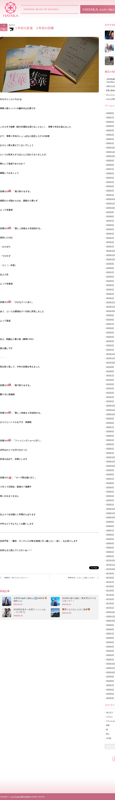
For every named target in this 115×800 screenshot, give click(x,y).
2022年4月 (110, 337)
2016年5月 (110, 642)
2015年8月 (110, 681)
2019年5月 (110, 487)
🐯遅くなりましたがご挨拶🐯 (76, 609)
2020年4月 (110, 440)
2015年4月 (110, 698)
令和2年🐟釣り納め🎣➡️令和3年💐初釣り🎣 (30, 599)
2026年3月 (110, 134)
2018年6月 (110, 534)
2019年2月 (110, 500)
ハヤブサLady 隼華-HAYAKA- (20, 797)
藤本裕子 (12, 25)
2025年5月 (110, 177)
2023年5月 (110, 281)
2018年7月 (110, 530)
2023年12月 (110, 251)
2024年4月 (110, 233)
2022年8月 (110, 319)
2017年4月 (110, 595)
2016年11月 (110, 616)
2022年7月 (110, 324)
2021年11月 (110, 358)
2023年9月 (110, 263)
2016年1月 (110, 659)
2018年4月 (110, 543)
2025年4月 (110, 182)
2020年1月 (110, 453)
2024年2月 (110, 242)
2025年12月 (110, 147)
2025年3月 (110, 186)
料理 (107, 725)
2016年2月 (110, 655)
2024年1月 (110, 246)
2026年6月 (110, 122)
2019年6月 (110, 483)
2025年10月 (110, 156)
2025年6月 (110, 173)
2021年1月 (110, 401)
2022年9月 (110, 315)
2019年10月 (110, 466)
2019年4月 (110, 491)
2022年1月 (110, 349)
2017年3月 (110, 599)
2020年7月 (110, 427)
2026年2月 (110, 139)
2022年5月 (110, 332)
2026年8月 (110, 113)
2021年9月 (110, 367)
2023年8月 (110, 268)
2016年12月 (110, 612)
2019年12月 (110, 457)
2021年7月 (110, 375)
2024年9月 (110, 212)
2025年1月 (110, 195)
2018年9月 (110, 521)
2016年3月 (110, 651)
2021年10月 (110, 362)
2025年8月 (110, 165)
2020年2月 (110, 448)
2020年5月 (110, 435)
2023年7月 (110, 272)
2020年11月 (110, 410)
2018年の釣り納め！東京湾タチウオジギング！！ (79, 599)
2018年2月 (110, 552)
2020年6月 (110, 431)
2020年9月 (110, 418)
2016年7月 (110, 633)
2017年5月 (110, 590)
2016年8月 (110, 629)
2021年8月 (110, 371)
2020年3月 (110, 444)
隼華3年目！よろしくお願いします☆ (81, 578)
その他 (108, 738)
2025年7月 (110, 169)
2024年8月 (110, 216)
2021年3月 (110, 392)
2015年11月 (110, 668)
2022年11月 (110, 306)
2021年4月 (110, 388)
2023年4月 (110, 285)
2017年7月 (110, 582)
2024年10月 (110, 208)
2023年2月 (110, 294)
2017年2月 (110, 603)
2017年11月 (110, 564)
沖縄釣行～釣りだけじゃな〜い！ (16, 578)
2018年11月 (110, 513)
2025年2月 (110, 190)
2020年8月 (110, 423)
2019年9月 (110, 470)
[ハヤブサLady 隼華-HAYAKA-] (11, 16)
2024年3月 (110, 238)
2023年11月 (110, 255)
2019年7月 (110, 478)
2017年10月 (110, 569)
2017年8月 (110, 577)
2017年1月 (110, 608)
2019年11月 (110, 461)
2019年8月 (110, 474)
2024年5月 (110, 229)
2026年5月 (110, 126)
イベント (109, 716)
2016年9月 (110, 625)
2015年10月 (110, 672)
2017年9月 (110, 573)
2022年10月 (110, 311)
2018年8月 (110, 526)
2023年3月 (110, 289)
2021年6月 (110, 380)
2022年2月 (110, 345)
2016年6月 (110, 638)
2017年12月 (110, 560)
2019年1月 (110, 504)
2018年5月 (110, 539)
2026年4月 (110, 130)
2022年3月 (110, 341)
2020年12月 (110, 405)
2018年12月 (110, 509)
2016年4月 (110, 646)
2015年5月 (110, 694)
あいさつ (109, 712)
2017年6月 (110, 586)
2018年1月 (110, 556)
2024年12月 (110, 199)
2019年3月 (110, 496)
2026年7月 (110, 117)
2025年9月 (110, 160)
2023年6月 (110, 276)
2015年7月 (110, 685)
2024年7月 (110, 220)
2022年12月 (110, 302)
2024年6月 (110, 225)
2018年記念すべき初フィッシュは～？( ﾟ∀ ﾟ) (29, 610)
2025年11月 (110, 152)
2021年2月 (110, 397)
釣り (107, 734)
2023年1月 (110, 298)
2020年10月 (110, 414)
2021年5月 (110, 384)
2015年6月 (110, 689)
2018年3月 (110, 547)
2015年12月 (110, 663)
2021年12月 (110, 354)
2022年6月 (110, 328)
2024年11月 (110, 203)
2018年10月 (110, 517)
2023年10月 (110, 259)
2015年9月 (110, 676)
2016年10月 (110, 620)
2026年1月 (110, 143)
